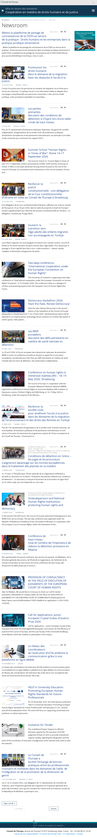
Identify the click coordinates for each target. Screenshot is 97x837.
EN (61, 32)
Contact (80, 834)
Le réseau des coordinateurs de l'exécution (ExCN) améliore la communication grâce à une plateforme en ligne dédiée (35, 652)
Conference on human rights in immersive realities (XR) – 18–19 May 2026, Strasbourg (47, 375)
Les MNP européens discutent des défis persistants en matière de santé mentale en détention (35, 337)
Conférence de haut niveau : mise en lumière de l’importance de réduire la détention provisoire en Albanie (49, 542)
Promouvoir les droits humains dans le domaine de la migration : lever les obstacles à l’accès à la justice (35, 74)
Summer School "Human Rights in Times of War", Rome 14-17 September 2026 (47, 153)
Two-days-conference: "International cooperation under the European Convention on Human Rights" (48, 268)
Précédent (19, 809)
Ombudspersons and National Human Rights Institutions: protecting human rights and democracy (33, 503)
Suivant (53, 809)
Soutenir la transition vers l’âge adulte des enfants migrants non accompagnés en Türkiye (48, 230)
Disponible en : (54, 32)
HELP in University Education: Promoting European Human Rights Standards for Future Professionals (46, 692)
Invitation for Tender (40, 725)
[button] (48, 2)
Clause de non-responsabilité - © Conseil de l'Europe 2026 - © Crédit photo (45, 834)
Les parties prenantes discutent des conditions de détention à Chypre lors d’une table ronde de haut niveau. (49, 115)
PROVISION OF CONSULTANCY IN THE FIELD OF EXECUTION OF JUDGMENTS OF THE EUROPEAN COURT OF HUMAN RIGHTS (47, 582)
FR (65, 32)
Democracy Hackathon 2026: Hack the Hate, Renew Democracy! (49, 302)
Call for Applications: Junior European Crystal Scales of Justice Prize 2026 (48, 618)
